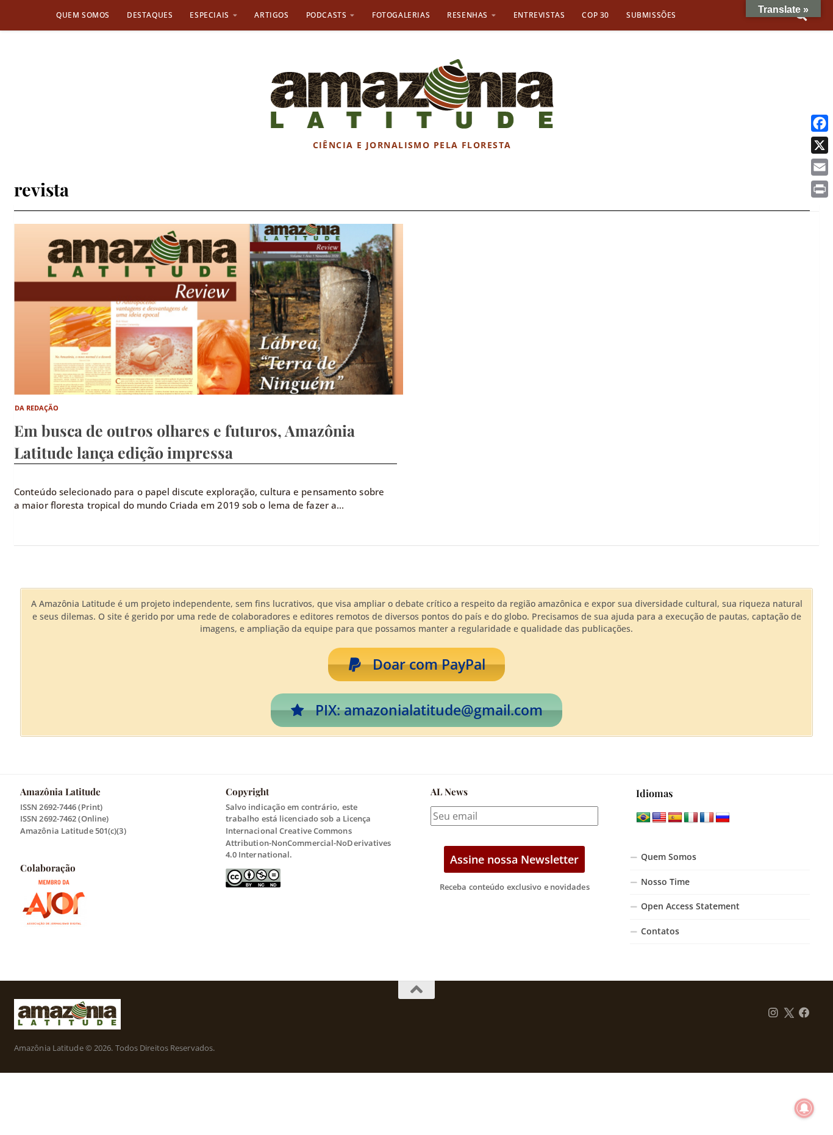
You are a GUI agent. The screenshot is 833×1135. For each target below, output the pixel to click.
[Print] (820, 189)
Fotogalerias (401, 15)
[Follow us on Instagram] (773, 1013)
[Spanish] (675, 818)
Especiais (209, 15)
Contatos (660, 931)
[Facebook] (820, 123)
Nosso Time (665, 881)
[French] (706, 818)
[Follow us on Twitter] (789, 1013)
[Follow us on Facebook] (804, 1013)
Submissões (651, 15)
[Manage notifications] (804, 1108)
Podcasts (326, 15)
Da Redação (37, 407)
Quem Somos (83, 15)
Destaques (150, 15)
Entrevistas (539, 15)
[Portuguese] (643, 818)
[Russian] (722, 818)
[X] (820, 145)
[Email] (820, 167)
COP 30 (595, 15)
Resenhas (467, 15)
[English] (659, 818)
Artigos (271, 15)
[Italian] (691, 818)
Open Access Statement (690, 906)
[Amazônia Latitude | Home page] (412, 94)
